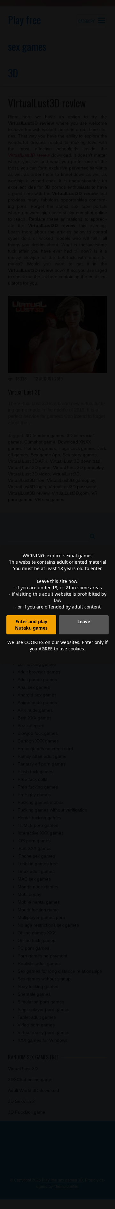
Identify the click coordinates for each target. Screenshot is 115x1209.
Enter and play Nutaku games (31, 624)
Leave (83, 621)
